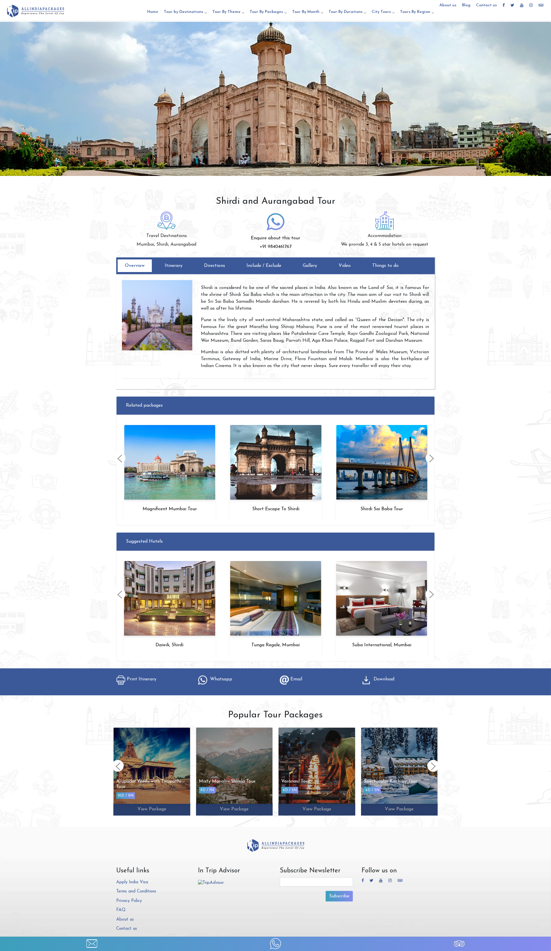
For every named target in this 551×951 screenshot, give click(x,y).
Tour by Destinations (183, 12)
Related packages (144, 405)
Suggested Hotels (144, 541)
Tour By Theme (226, 12)
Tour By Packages (266, 12)
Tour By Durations (345, 12)
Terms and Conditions (136, 891)
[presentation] (119, 458)
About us (447, 5)
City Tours (381, 12)
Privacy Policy (129, 901)
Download (382, 679)
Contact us (486, 5)
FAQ (120, 910)
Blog (466, 5)
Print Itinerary (140, 679)
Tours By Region (415, 12)
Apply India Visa (132, 882)
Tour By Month (305, 12)
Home (152, 12)
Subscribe (339, 896)
